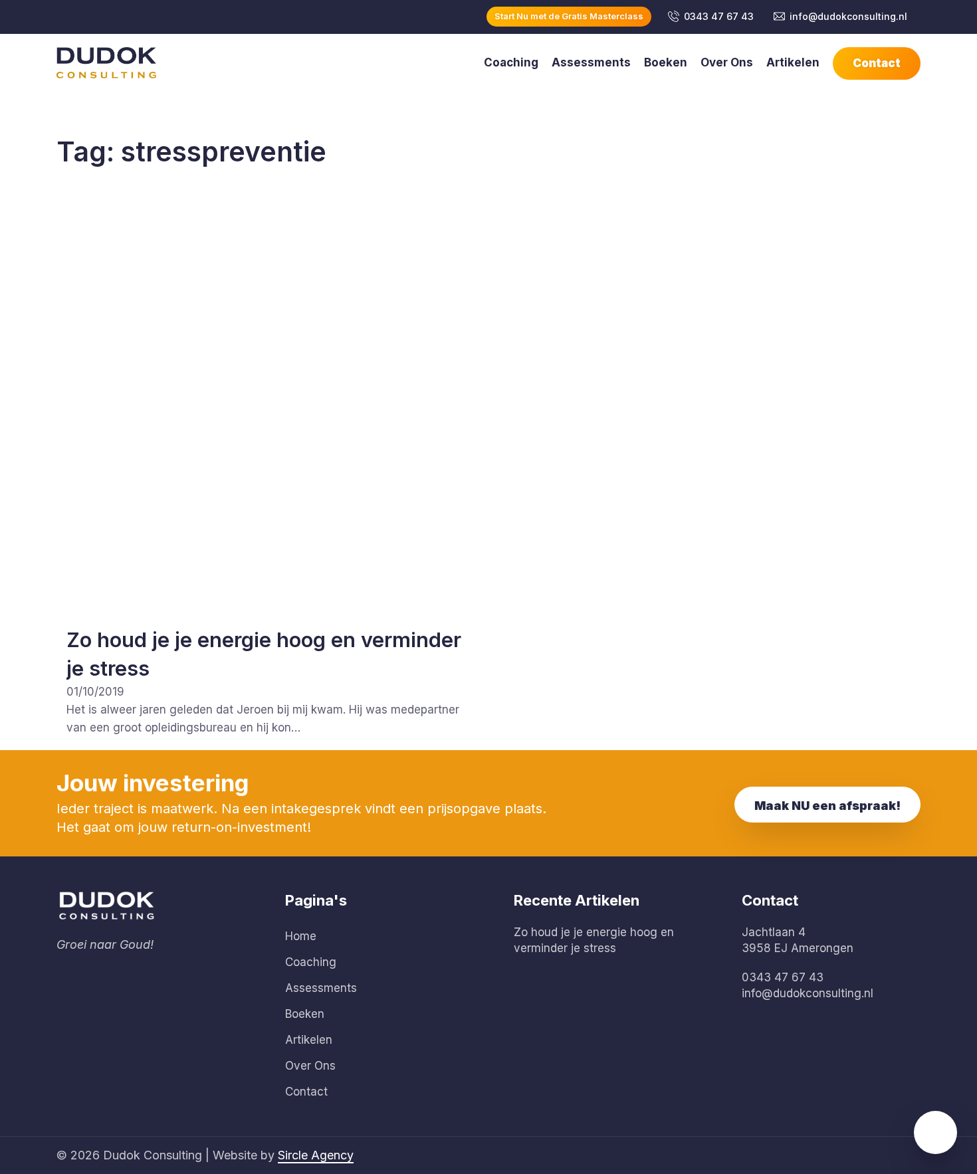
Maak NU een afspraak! (827, 806)
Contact (877, 63)
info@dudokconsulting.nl (848, 16)
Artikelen (792, 62)
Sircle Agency (316, 1155)
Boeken (665, 62)
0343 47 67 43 (719, 16)
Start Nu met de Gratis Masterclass (568, 16)
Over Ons (727, 62)
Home (300, 936)
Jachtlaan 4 (774, 932)
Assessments (591, 62)
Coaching (511, 62)
